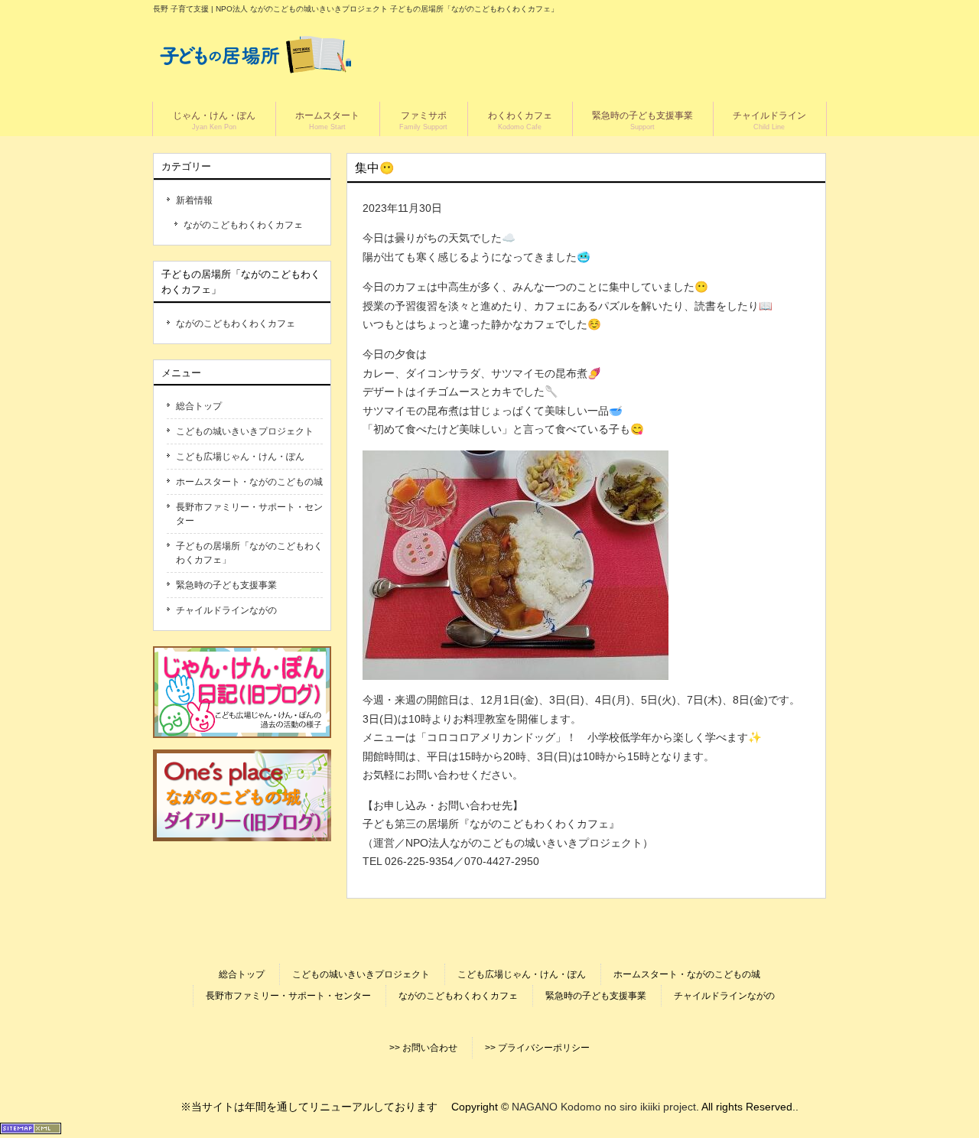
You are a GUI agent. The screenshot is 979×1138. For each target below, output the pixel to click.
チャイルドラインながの (226, 610)
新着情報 (194, 200)
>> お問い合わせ (423, 1047)
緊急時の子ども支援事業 (226, 585)
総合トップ (199, 406)
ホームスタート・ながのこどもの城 (249, 481)
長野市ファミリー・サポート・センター (249, 514)
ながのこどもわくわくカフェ (243, 224)
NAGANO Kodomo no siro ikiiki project (604, 1107)
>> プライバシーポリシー (537, 1047)
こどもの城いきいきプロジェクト (245, 431)
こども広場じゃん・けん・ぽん (240, 456)
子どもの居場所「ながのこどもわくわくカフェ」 (249, 553)
